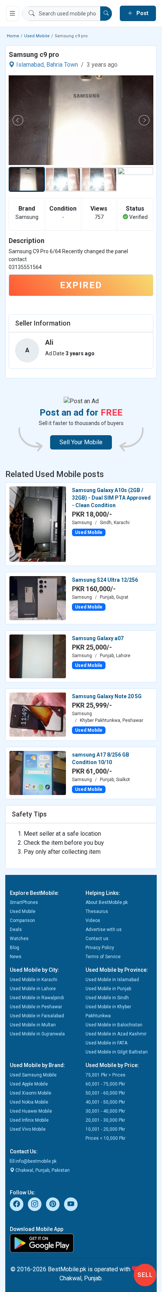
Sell (145, 1274)
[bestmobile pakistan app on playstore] (81, 1243)
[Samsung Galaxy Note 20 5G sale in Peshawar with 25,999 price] (37, 714)
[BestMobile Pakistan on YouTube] (71, 1204)
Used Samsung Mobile (33, 1075)
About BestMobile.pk (107, 902)
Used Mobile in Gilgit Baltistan (117, 1052)
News (15, 956)
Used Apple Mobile (29, 1084)
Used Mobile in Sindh (107, 997)
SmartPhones (24, 902)
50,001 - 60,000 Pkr (105, 1093)
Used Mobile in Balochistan (114, 1024)
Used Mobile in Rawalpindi (37, 997)
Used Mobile (37, 36)
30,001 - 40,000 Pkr (105, 1111)
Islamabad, (30, 64)
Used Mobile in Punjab (108, 988)
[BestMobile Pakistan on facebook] (16, 1204)
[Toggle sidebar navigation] (12, 13)
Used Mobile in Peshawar (36, 1006)
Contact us (97, 938)
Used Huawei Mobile (31, 1111)
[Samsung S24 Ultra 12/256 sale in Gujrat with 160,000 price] (37, 598)
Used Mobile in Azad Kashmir (116, 1034)
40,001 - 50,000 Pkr (105, 1102)
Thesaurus (97, 911)
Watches (19, 938)
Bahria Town (62, 64)
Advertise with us (104, 929)
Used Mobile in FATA (106, 1043)
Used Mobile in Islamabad (112, 979)
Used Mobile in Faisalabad (37, 1015)
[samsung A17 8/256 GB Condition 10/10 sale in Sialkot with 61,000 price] (37, 772)
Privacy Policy (100, 947)
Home (13, 36)
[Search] (106, 13)
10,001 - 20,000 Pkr (105, 1129)
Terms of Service (103, 956)
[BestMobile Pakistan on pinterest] (53, 1204)
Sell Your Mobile (81, 442)
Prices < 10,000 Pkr (105, 1138)
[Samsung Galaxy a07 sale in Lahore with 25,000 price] (37, 656)
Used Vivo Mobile (28, 1129)
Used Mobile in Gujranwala (37, 1034)
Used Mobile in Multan (33, 1024)
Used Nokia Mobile (29, 1102)
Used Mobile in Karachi (33, 979)
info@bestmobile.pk (35, 1161)
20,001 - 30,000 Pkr (105, 1120)
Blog (14, 947)
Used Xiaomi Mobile (30, 1093)
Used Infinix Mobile (29, 1120)
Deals (16, 929)
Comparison (22, 920)
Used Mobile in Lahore (33, 988)
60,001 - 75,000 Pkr (105, 1084)
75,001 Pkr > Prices (105, 1075)
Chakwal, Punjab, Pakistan (42, 1170)
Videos (93, 920)
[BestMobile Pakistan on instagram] (34, 1204)
